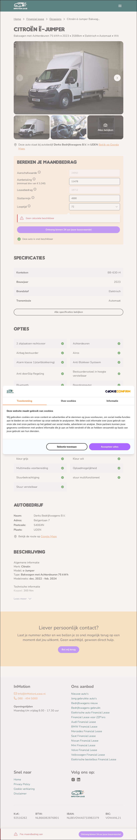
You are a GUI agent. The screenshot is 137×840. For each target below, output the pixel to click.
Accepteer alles (109, 446)
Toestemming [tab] (24, 400)
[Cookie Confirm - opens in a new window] (117, 391)
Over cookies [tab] (68, 400)
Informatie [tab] (112, 400)
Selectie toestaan (67, 446)
